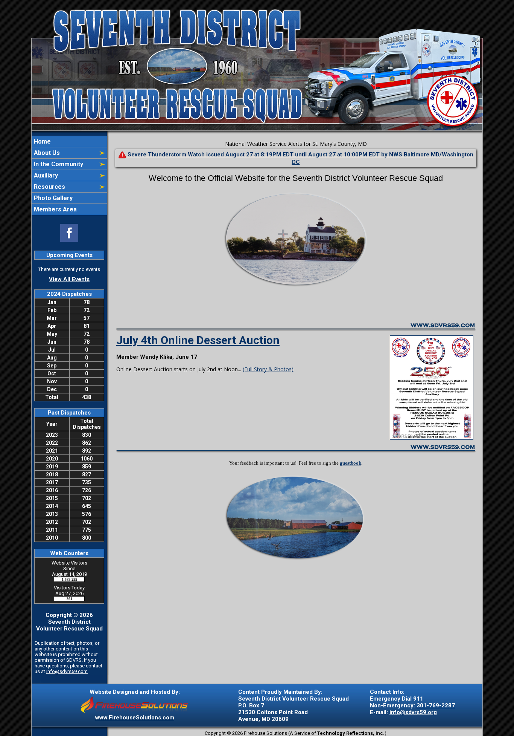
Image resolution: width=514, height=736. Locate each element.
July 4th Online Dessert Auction (198, 340)
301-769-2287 (436, 705)
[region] (69, 175)
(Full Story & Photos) (268, 369)
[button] (65, 153)
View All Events (69, 279)
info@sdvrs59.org (413, 712)
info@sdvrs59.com (67, 671)
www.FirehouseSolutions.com (134, 717)
